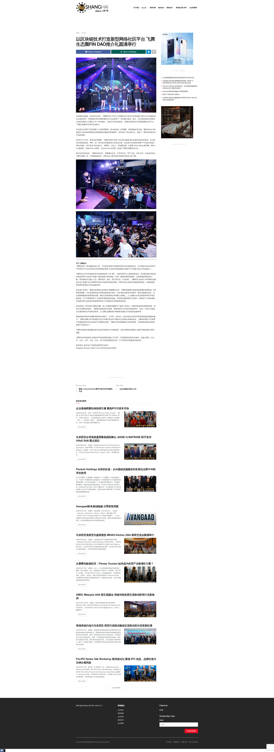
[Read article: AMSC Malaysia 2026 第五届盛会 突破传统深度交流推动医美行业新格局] (140, 609)
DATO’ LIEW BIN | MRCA (171, 94)
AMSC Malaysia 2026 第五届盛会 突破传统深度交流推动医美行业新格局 (115, 596)
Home (78, 33)
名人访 (144, 7)
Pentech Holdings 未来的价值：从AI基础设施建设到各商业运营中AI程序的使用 (116, 471)
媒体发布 (161, 7)
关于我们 (136, 7)
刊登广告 (184, 742)
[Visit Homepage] (92, 7)
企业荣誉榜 (193, 7)
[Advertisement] (137, 23)
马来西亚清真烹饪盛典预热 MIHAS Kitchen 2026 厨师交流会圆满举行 (115, 535)
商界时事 (153, 7)
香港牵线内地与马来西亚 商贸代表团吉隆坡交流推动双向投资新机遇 (114, 625)
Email (162, 720)
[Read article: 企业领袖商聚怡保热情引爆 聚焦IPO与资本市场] (140, 419)
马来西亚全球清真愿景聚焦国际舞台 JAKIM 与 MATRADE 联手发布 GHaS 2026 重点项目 (113, 438)
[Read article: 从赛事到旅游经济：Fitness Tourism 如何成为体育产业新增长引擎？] (140, 574)
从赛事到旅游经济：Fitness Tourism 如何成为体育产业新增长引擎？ (114, 563)
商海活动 (169, 7)
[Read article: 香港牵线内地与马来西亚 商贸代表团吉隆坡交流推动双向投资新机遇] (140, 636)
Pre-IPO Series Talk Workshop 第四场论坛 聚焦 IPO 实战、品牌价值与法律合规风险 (116, 660)
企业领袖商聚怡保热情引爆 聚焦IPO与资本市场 (102, 408)
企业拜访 (121, 716)
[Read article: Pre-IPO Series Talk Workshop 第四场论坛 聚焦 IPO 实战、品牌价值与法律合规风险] (140, 673)
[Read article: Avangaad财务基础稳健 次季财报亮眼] (140, 517)
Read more (83, 426)
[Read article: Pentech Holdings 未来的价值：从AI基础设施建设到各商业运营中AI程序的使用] (140, 484)
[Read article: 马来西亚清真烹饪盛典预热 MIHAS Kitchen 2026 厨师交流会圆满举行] (140, 546)
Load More (116, 688)
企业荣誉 (121, 723)
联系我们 (176, 742)
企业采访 (121, 710)
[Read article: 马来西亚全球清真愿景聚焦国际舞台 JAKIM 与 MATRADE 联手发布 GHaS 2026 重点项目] (140, 451)
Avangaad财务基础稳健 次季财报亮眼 (97, 506)
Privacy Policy (193, 742)
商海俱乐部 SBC (181, 7)
